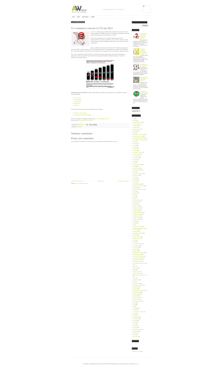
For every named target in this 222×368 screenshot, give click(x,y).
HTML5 (135, 223)
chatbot (135, 147)
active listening (136, 124)
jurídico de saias (137, 236)
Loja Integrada (77, 99)
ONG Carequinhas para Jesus (140, 275)
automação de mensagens (139, 139)
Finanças (135, 193)
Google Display (136, 209)
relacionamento (136, 294)
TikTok (134, 310)
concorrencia (136, 155)
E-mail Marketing (137, 170)
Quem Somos (85, 16)
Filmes (134, 191)
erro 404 (135, 180)
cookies (135, 161)
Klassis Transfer (137, 238)
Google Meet (136, 210)
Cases (134, 145)
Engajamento (136, 175)
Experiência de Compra (138, 186)
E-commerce (136, 168)
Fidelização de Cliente (138, 189)
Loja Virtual (135, 247)
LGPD (134, 242)
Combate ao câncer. (138, 152)
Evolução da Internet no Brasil (144, 92)
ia (133, 224)
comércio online (137, 154)
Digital (134, 166)
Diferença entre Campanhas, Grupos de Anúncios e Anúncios (144, 36)
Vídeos (134, 322)
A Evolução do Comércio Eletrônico (83, 115)
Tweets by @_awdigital (137, 351)
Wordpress (135, 331)
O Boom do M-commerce (80, 113)
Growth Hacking (137, 219)
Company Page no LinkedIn (86, 120)
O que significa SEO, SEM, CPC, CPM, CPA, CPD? (144, 79)
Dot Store (76, 105)
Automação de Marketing (139, 138)
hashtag (135, 221)
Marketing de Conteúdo (138, 252)
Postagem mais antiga (123, 181)
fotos (134, 194)
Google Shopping (137, 214)
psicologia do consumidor (139, 290)
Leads (134, 240)
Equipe (134, 178)
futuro (134, 196)
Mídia (134, 269)
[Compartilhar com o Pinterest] (96, 125)
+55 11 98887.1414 (119, 9)
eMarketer (94, 31)
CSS (134, 162)
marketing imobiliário (138, 258)
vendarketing (136, 318)
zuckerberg (135, 336)
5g (133, 118)
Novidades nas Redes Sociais (143, 65)
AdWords (135, 125)
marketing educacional (138, 256)
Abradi (134, 120)
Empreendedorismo (137, 173)
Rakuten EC (77, 103)
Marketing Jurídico (137, 259)
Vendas (135, 320)
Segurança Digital (137, 301)
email (134, 171)
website (135, 326)
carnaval (135, 143)
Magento (135, 249)
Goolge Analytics (137, 217)
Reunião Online (137, 297)
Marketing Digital (137, 254)
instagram (135, 231)
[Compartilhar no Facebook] (94, 125)
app (134, 132)
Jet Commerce (77, 101)
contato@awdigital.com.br (109, 9)
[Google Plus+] (139, 9)
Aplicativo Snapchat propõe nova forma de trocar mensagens (143, 51)
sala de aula (136, 299)
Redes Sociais (136, 292)
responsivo (135, 295)
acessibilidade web (137, 122)
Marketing (135, 250)
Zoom (134, 334)
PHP (134, 281)
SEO (134, 304)
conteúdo (135, 159)
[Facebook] (132, 9)
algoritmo (135, 127)
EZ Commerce (77, 98)
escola (134, 182)
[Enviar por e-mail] (89, 125)
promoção (135, 288)
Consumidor (136, 157)
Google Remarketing (138, 212)
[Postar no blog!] (91, 125)
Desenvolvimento (137, 164)
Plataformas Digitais (138, 285)
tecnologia (135, 308)
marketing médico (137, 261)
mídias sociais (136, 271)
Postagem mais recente (77, 181)
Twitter (134, 315)
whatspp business (137, 329)
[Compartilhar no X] (93, 125)
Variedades (79, 126)
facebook (135, 187)
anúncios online (137, 129)
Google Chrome (137, 207)
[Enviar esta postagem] (87, 124)
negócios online (137, 273)
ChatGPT (135, 148)
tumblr (134, 313)
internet (135, 234)
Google (135, 203)
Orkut (134, 278)
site (134, 306)
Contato (93, 16)
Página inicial (100, 181)
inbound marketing (137, 226)
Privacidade (136, 287)
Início (73, 16)
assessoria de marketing (139, 134)
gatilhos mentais (137, 200)
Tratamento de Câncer (138, 311)
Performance (136, 280)
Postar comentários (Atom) (81, 183)
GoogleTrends (136, 216)
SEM (134, 303)
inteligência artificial (137, 233)
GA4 (134, 198)
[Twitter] (135, 9)
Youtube (135, 333)
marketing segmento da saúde (140, 263)
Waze (134, 324)
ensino (134, 177)
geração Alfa (136, 201)
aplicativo (135, 131)
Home (78, 16)
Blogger (137, 363)
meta (134, 266)
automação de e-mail (138, 136)
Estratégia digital (137, 184)
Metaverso (135, 268)
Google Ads (136, 205)
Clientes (135, 150)
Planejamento (136, 283)
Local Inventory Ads (137, 243)
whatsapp (135, 327)
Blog (134, 141)
